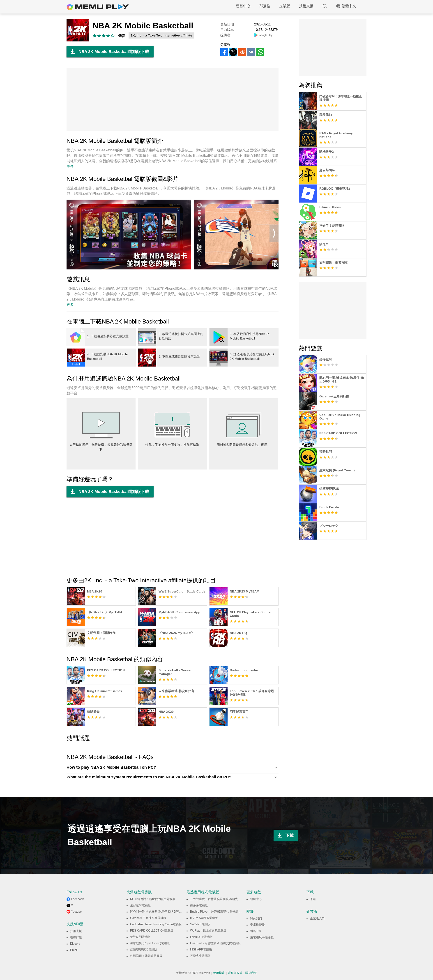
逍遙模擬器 (98, 7)
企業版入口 (317, 918)
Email (74, 950)
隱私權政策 (235, 973)
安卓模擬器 (257, 924)
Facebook (77, 899)
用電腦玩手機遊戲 (262, 937)
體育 (121, 36)
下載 (290, 835)
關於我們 (256, 918)
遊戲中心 (243, 6)
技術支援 (306, 6)
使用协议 (219, 973)
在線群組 (76, 937)
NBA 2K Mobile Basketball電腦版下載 (113, 51)
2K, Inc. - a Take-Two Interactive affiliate (161, 35)
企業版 (284, 6)
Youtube (76, 911)
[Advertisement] (173, 99)
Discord (75, 943)
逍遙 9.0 (255, 931)
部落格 (264, 6)
